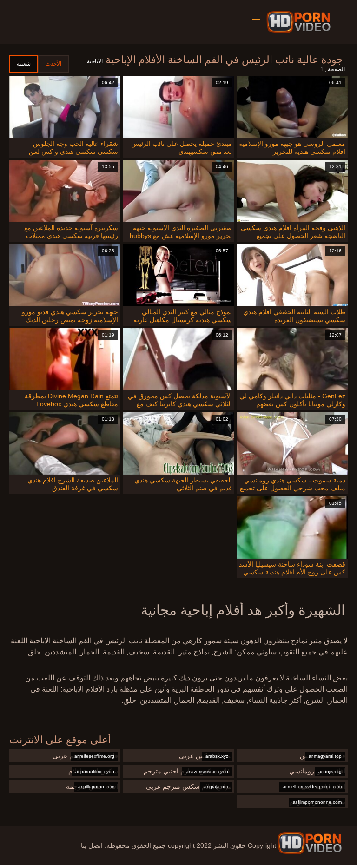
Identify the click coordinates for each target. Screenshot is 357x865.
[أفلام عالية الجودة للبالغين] (309, 843)
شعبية (24, 63)
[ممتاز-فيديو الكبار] (300, 21)
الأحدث (53, 63)
